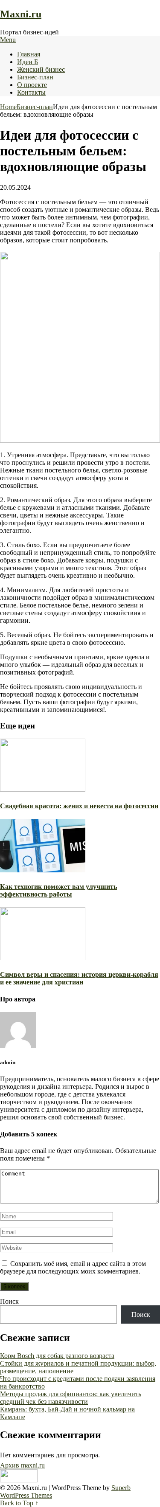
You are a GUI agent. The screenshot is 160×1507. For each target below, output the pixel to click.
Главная (28, 54)
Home (8, 106)
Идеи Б (27, 61)
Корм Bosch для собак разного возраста (57, 1355)
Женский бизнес (41, 69)
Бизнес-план (35, 77)
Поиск (9, 1301)
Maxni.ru (20, 14)
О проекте (32, 84)
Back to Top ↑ (19, 1503)
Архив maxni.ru (22, 1465)
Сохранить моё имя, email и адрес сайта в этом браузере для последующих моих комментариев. (73, 1267)
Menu (8, 39)
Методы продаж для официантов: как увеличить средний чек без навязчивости (70, 1397)
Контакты (31, 92)
